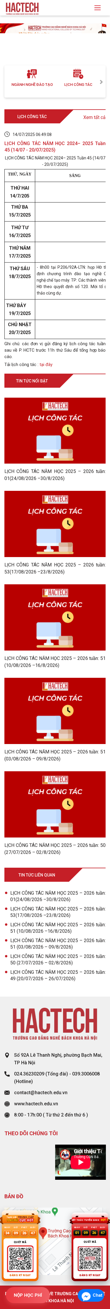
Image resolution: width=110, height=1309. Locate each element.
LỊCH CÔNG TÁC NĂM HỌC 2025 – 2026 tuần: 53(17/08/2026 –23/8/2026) (58, 912)
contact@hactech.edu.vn (40, 1092)
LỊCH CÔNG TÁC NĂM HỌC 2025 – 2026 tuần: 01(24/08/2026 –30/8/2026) (58, 896)
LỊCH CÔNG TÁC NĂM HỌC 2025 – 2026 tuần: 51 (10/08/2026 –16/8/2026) (58, 928)
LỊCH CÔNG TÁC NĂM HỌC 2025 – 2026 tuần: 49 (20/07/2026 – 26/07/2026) (58, 975)
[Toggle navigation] (97, 7)
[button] (8, 46)
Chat (97, 1295)
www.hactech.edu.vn (36, 1104)
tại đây (46, 364)
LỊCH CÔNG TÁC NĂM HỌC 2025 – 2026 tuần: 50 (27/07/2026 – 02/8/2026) (58, 960)
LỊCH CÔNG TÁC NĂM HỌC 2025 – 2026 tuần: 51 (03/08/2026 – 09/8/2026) (58, 944)
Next (101, 81)
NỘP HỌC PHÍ (28, 1295)
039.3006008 (86, 1074)
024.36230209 (29, 1074)
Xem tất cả (94, 117)
